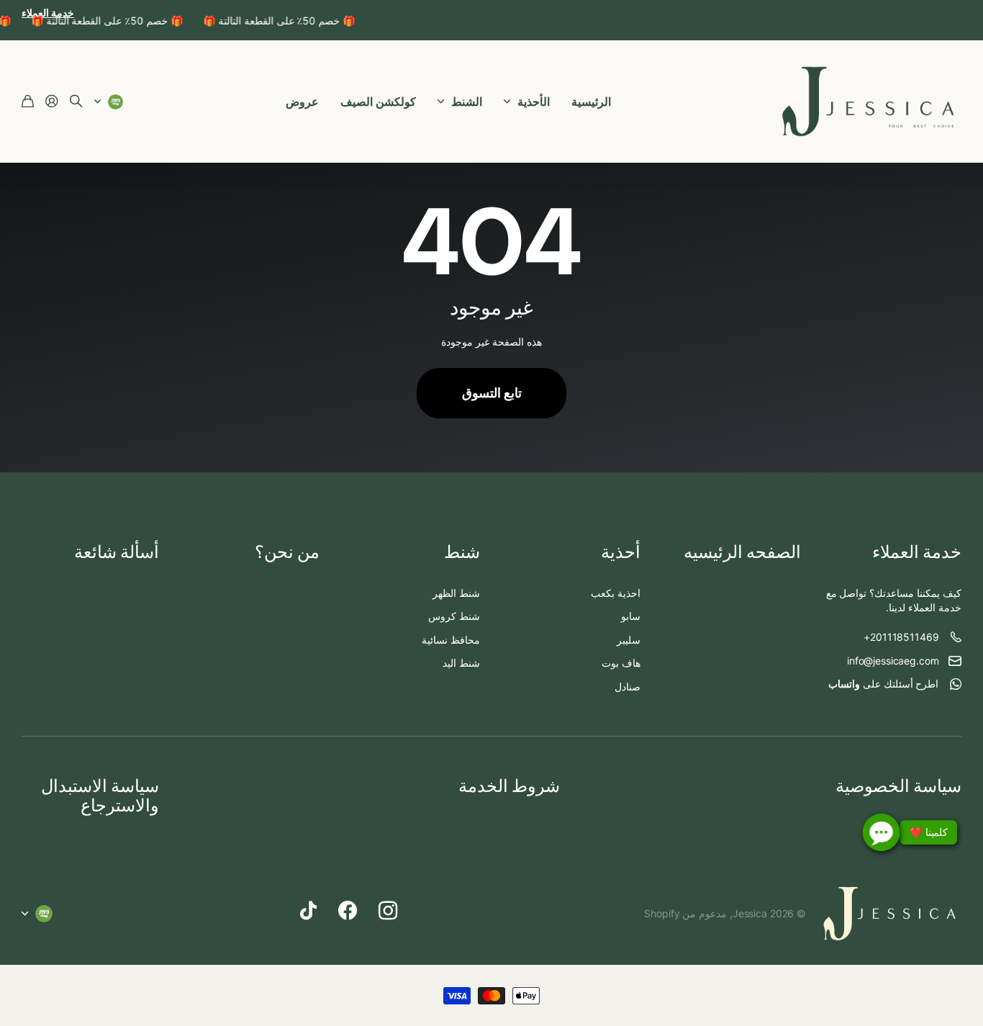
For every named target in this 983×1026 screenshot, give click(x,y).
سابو (630, 616)
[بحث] (76, 102)
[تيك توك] (308, 910)
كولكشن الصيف (378, 101)
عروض (302, 101)
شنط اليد (461, 663)
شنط (462, 552)
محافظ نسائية (451, 640)
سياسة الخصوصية (898, 786)
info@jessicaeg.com (892, 660)
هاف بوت (621, 663)
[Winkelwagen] (28, 102)
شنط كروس (454, 616)
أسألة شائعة (116, 552)
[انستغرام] (388, 910)
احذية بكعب (615, 593)
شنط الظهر (456, 593)
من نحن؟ (287, 552)
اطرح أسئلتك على (883, 684)
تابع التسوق (492, 392)
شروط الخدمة (509, 786)
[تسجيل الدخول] (51, 102)
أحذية (620, 552)
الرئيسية (591, 101)
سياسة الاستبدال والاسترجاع (100, 795)
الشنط (466, 101)
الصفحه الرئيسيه (742, 552)
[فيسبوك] (347, 910)
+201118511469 (901, 637)
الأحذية (533, 101)
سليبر (628, 640)
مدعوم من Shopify (685, 913)
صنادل (627, 686)
